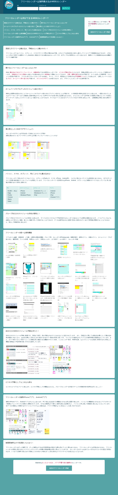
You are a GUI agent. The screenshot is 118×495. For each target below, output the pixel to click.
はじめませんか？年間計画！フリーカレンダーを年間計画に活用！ (30, 298)
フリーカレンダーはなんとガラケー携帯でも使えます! (47, 278)
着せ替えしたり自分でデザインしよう (48, 26)
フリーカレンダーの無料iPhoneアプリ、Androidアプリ (21, 37)
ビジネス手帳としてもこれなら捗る (68, 33)
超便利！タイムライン (64, 257)
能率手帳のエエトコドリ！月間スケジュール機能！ (99, 298)
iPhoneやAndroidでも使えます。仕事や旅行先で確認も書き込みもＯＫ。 (47, 298)
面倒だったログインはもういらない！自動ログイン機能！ (13, 318)
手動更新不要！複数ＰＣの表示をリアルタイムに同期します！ (98, 257)
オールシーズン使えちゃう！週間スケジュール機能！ (82, 298)
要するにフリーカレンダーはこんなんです (54, 23)
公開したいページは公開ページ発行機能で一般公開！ (65, 298)
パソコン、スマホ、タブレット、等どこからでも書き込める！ (23, 30)
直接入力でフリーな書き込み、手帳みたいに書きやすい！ (22, 23)
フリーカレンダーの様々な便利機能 (15, 33)
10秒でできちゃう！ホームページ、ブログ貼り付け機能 (65, 318)
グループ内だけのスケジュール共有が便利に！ (58, 30)
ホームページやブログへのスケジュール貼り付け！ (20, 26)
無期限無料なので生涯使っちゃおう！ (52, 37)
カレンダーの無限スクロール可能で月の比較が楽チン (82, 278)
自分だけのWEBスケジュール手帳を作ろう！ (41, 33)
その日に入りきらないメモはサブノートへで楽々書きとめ (99, 278)
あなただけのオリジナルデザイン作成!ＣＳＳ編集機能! (30, 318)
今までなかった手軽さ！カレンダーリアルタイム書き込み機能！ (82, 318)
